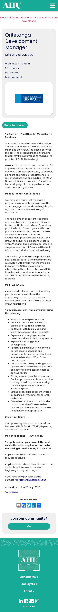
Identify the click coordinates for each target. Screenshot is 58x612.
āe (29, 526)
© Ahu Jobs (29, 607)
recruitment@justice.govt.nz (30, 480)
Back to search (14, 125)
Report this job (11, 492)
